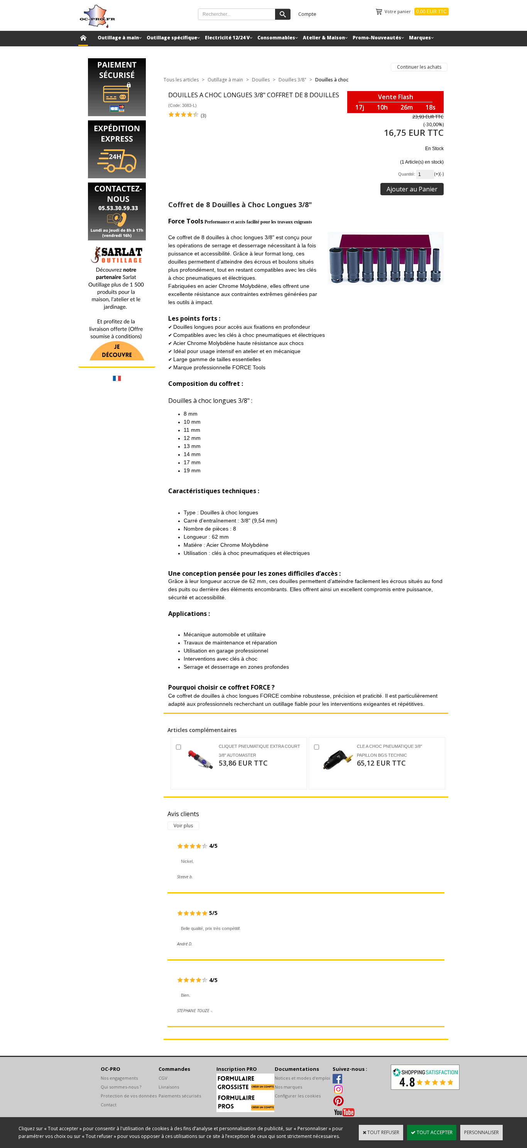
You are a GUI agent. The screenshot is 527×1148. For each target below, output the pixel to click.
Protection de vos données (129, 1096)
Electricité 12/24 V (227, 37)
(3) (203, 115)
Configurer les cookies (298, 1096)
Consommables (276, 37)
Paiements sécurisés (180, 1096)
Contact (109, 1104)
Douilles (261, 79)
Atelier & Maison (324, 37)
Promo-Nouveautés (377, 37)
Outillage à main (118, 37)
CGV (163, 1078)
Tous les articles (181, 79)
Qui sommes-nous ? (121, 1087)
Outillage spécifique (172, 37)
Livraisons (169, 1087)
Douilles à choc (331, 79)
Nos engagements (119, 1078)
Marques (420, 37)
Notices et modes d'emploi (302, 1078)
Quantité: (407, 174)
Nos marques (288, 1087)
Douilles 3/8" (292, 79)
